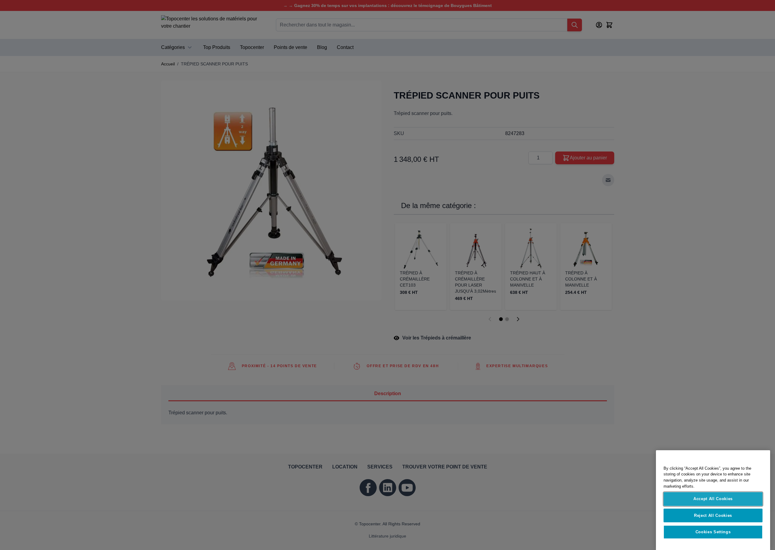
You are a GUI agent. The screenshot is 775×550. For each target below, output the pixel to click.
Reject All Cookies (713, 509)
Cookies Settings (713, 526)
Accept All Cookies (713, 493)
